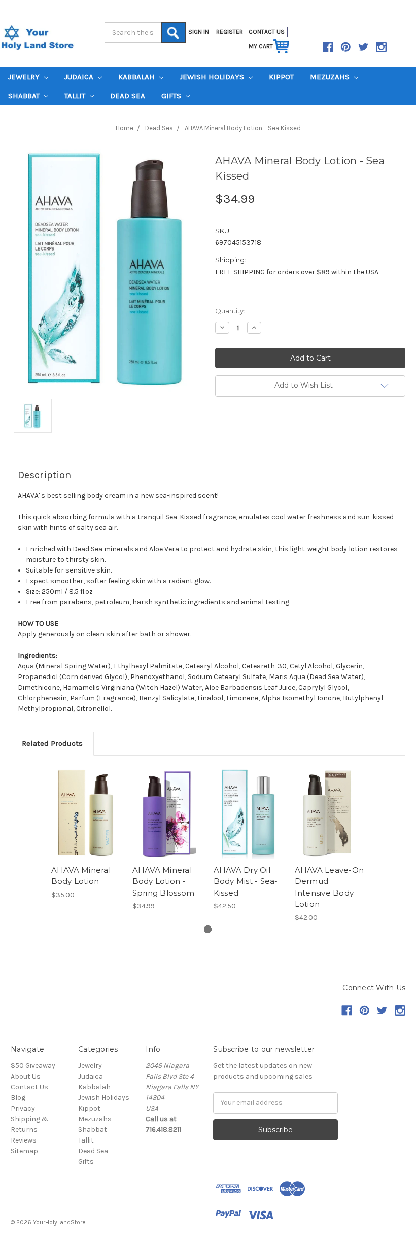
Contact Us (29, 1087)
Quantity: (230, 311)
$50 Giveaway (33, 1065)
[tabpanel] (86, 834)
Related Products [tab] (52, 743)
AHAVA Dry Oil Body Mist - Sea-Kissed (246, 881)
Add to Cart (86, 812)
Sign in (198, 31)
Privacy (23, 1108)
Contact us (267, 31)
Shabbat (25, 95)
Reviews (24, 1140)
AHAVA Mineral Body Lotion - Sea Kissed (243, 128)
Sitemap (24, 1151)
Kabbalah (137, 76)
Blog (18, 1097)
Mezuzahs (331, 76)
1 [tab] (208, 929)
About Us (26, 1076)
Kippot (281, 76)
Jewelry (25, 76)
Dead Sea (127, 95)
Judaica (79, 76)
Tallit (75, 95)
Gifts (172, 95)
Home (124, 128)
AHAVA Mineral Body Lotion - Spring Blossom (163, 881)
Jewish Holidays (213, 76)
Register (229, 31)
